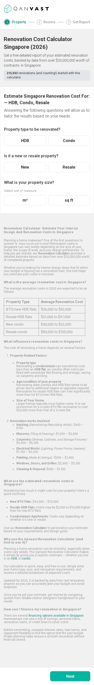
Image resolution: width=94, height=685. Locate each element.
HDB (25, 140)
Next (70, 676)
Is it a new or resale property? (31, 156)
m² (25, 200)
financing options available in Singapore (56, 615)
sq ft (69, 200)
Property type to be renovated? (32, 129)
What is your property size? (29, 182)
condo (26, 558)
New (25, 167)
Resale (69, 167)
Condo (69, 140)
